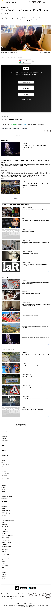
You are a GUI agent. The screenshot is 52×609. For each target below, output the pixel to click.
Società (3, 493)
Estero (3, 450)
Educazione (4, 544)
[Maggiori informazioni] (33, 61)
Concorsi (3, 570)
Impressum (15, 593)
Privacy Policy (6, 596)
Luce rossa (4, 477)
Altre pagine (4, 558)
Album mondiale (5, 479)
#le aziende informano (6, 555)
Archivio (3, 561)
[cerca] (23, 2)
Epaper (39, 2)
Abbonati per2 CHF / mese (26, 87)
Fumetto (3, 574)
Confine (3, 452)
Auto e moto (4, 531)
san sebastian (24, 128)
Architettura (4, 529)
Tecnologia (4, 524)
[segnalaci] (28, 2)
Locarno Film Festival (6, 496)
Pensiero (3, 489)
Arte (2, 484)
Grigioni (3, 442)
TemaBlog (4, 549)
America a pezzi (5, 455)
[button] (29, 594)
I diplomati (3, 533)
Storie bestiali (4, 526)
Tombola (3, 572)
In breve (3, 563)
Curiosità (3, 528)
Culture (3, 482)
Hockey (3, 460)
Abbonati (34, 2)
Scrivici (3, 578)
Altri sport (3, 471)
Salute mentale (5, 537)
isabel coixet (17, 128)
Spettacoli (3, 485)
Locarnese (4, 436)
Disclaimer (9, 593)
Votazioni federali (5, 447)
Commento (4, 506)
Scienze (3, 491)
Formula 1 (3, 469)
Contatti (19, 593)
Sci (2, 466)
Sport (3, 458)
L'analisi (3, 508)
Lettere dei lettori (5, 514)
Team (2, 567)
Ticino (3, 433)
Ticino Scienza (5, 540)
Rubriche (4, 519)
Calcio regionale (5, 464)
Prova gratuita (26, 82)
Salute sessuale (5, 539)
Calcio (3, 462)
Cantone (3, 431)
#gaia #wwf (4, 551)
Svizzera (3, 445)
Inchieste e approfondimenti (8, 520)
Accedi (26, 94)
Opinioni (3, 504)
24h (2, 560)
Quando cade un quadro (7, 535)
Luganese (3, 438)
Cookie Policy (14, 596)
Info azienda (4, 565)
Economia (4, 501)
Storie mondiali (5, 473)
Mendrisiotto (4, 440)
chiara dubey (4, 128)
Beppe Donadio (17, 57)
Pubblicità (3, 595)
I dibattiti (3, 515)
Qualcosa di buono (6, 546)
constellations (10, 128)
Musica (3, 494)
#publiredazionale (5, 553)
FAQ (23, 593)
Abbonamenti (3, 593)
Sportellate (4, 475)
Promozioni (4, 569)
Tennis (3, 468)
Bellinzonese (4, 434)
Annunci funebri (9, 595)
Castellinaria (4, 498)
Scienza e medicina (6, 542)
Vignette (3, 576)
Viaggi (2, 522)
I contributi (4, 512)
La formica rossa (5, 510)
